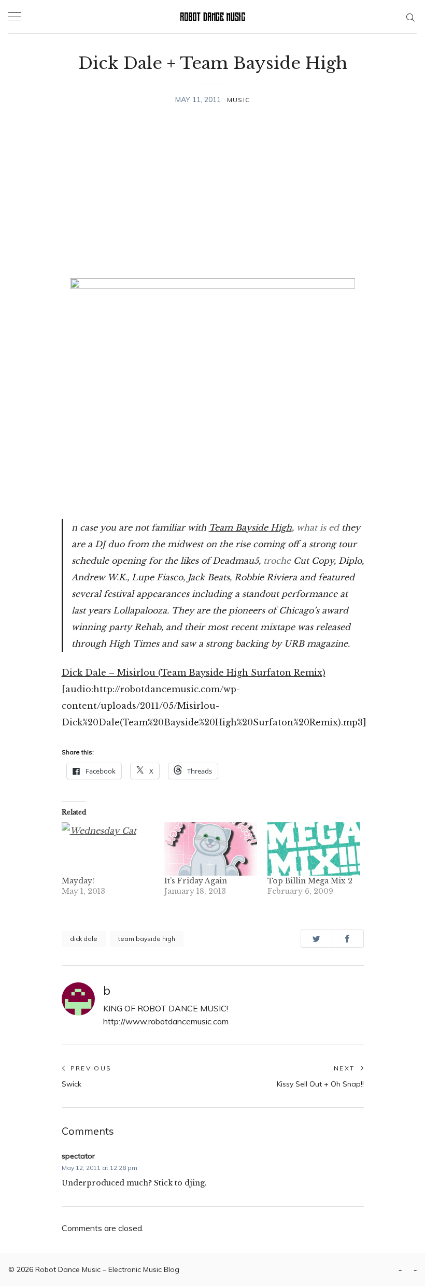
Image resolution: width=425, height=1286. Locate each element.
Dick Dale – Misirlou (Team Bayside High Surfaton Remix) (193, 672)
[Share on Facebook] (347, 938)
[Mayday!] (108, 848)
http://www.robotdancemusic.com (166, 1021)
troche (277, 560)
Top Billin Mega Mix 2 (309, 880)
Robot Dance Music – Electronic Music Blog (107, 1269)
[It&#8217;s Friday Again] (210, 848)
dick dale (83, 938)
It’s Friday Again (195, 880)
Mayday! (78, 880)
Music (238, 100)
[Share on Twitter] (316, 938)
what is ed (317, 527)
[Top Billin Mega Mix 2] (313, 848)
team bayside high (146, 938)
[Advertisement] (213, 193)
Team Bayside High (250, 527)
